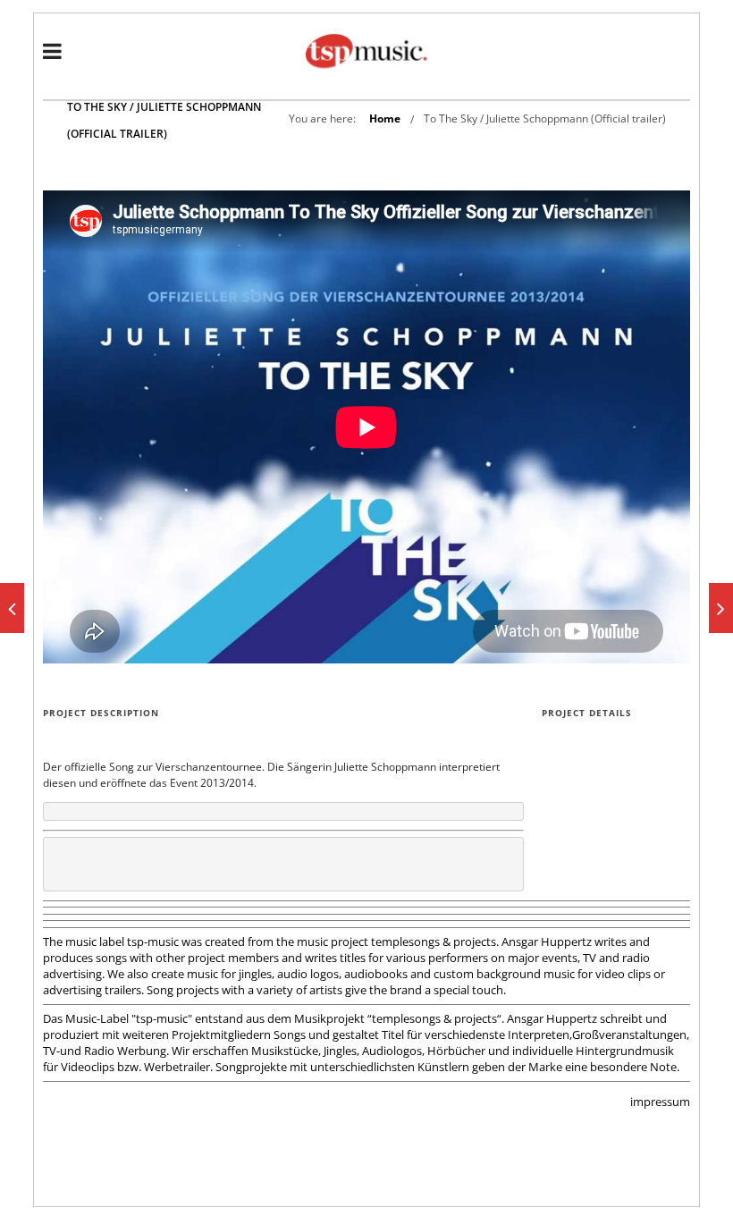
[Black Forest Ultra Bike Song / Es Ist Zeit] (12, 608)
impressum (660, 1102)
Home (384, 118)
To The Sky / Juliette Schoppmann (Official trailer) (545, 118)
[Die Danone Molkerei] (721, 608)
